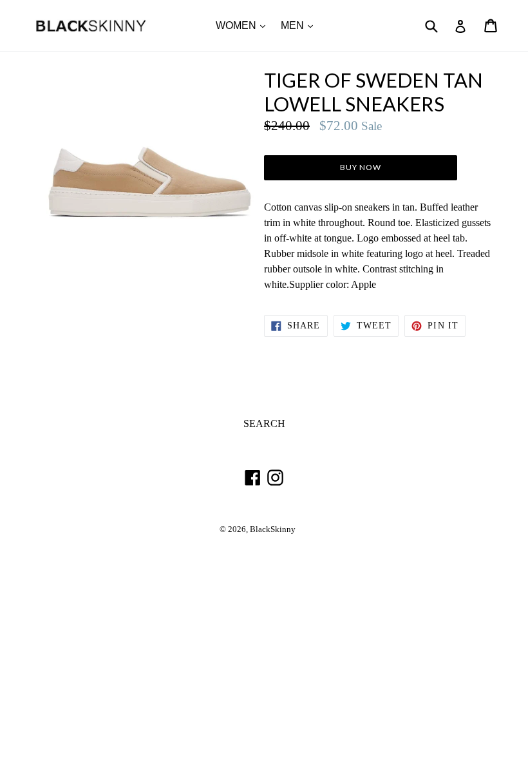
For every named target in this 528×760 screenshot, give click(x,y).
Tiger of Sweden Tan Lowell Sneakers (373, 92)
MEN (300, 25)
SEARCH (264, 423)
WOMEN (244, 25)
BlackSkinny (273, 529)
